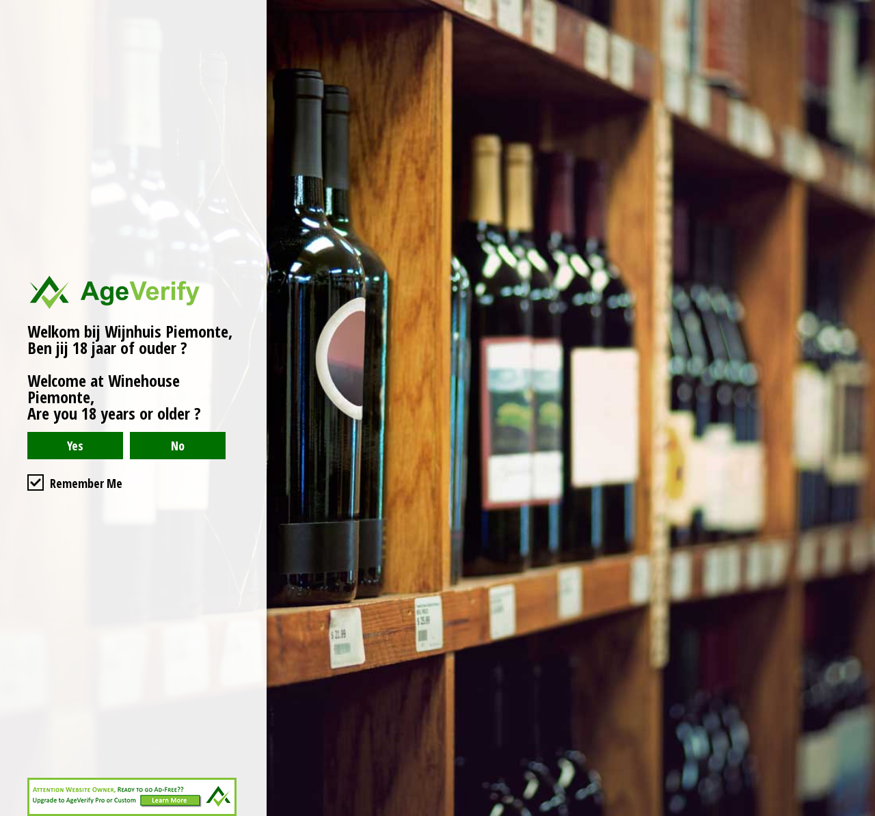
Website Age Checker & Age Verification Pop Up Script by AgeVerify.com (857, 812)
